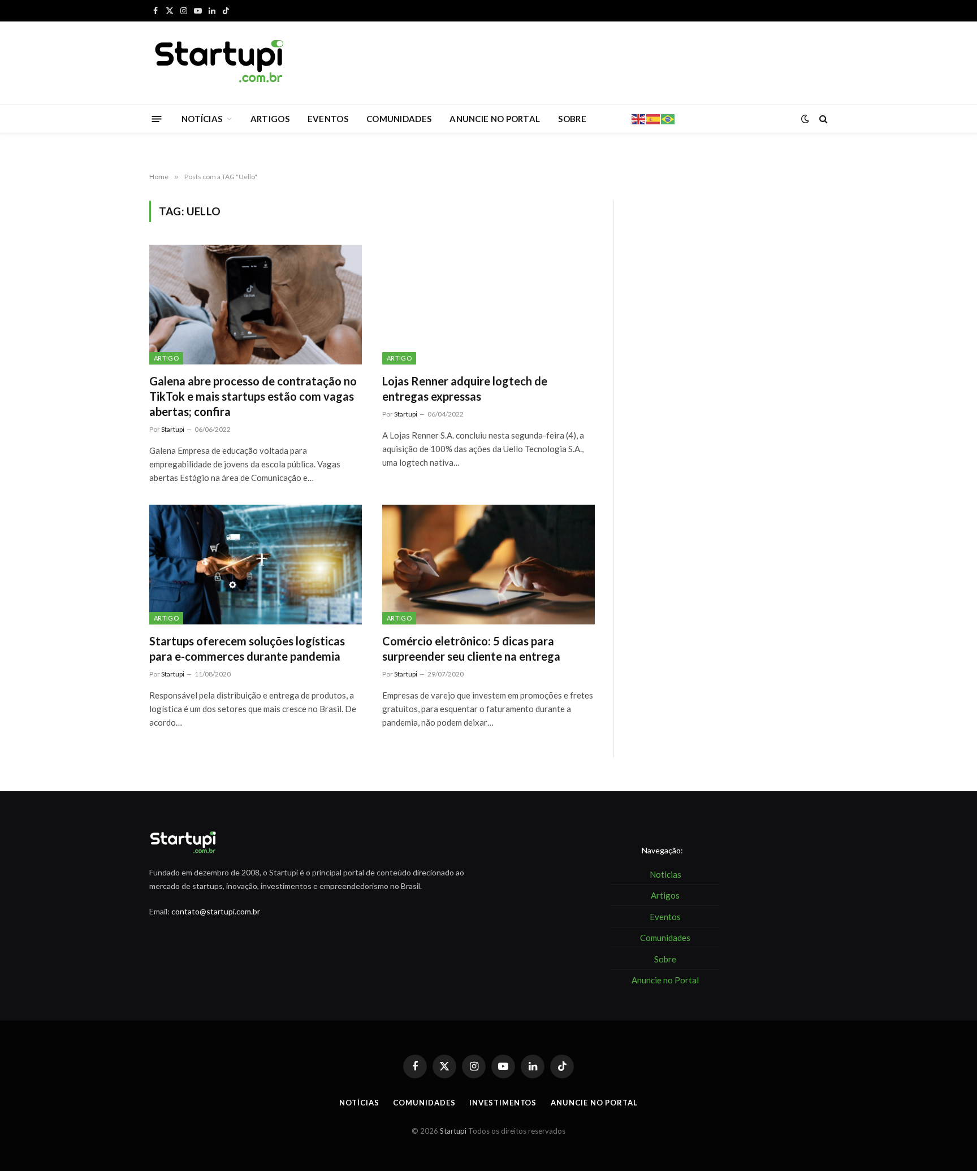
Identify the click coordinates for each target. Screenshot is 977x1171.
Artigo (166, 358)
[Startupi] (220, 62)
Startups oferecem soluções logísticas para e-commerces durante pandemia (247, 648)
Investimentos (503, 1102)
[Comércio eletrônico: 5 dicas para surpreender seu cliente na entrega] (488, 564)
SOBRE (572, 119)
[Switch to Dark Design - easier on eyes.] (805, 118)
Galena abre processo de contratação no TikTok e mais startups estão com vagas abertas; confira (253, 396)
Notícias (359, 1102)
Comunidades (424, 1102)
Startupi (172, 429)
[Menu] (157, 118)
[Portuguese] (668, 118)
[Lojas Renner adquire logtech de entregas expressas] (488, 305)
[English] (639, 118)
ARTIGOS (269, 119)
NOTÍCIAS (201, 119)
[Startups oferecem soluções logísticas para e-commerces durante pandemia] (255, 564)
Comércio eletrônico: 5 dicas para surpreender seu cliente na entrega (471, 648)
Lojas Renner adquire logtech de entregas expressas (464, 388)
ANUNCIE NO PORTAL (494, 119)
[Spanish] (653, 118)
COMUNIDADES (398, 119)
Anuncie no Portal (594, 1102)
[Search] (822, 119)
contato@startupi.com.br (215, 911)
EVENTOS (328, 119)
